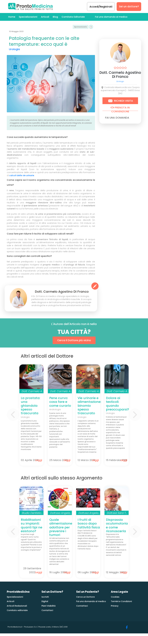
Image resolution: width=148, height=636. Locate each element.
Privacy (114, 605)
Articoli (45, 16)
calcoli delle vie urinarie (21, 175)
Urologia (14, 49)
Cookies (115, 596)
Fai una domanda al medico (111, 16)
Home (11, 16)
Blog (55, 16)
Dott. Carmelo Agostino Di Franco (120, 74)
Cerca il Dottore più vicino (74, 340)
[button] (13, 414)
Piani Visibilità (48, 605)
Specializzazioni (28, 16)
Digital (44, 601)
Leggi (38, 460)
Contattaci (47, 610)
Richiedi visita (123, 101)
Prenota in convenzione (120, 108)
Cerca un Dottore (85, 596)
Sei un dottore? (129, 6)
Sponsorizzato (80, 27)
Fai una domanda (117, 117)
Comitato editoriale (17, 610)
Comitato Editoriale (73, 16)
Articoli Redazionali (17, 605)
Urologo (120, 81)
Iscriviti (45, 596)
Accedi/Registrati (100, 6)
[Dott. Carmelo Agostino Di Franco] (18, 298)
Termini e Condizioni (121, 601)
